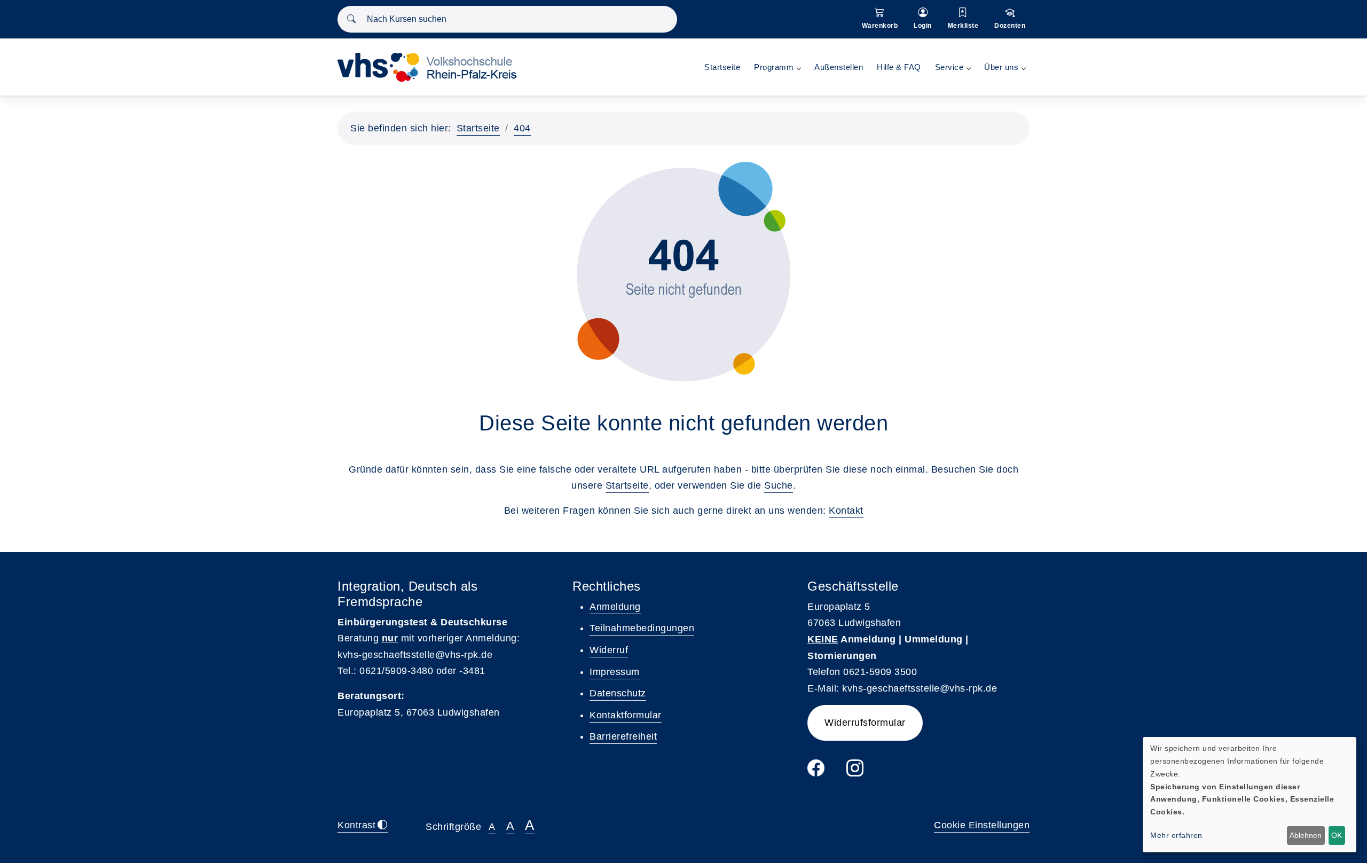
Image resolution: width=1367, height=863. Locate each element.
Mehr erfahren (1176, 835)
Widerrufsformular (865, 722)
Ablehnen (1306, 835)
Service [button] (949, 67)
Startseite (722, 67)
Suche (778, 485)
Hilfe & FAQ (899, 67)
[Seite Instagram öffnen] (855, 772)
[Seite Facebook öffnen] (816, 772)
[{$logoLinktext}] (430, 67)
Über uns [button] (1001, 67)
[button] (880, 19)
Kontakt (846, 510)
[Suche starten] (351, 19)
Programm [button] (774, 67)
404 (522, 128)
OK (1336, 835)
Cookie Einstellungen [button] (982, 825)
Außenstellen (838, 67)
